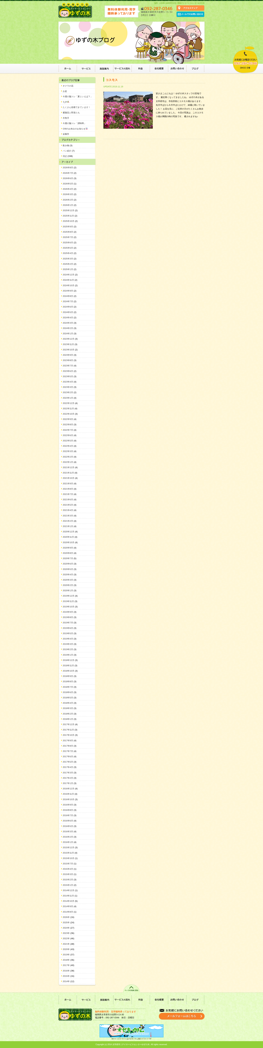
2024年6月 (69, 307)
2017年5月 (69, 762)
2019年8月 (69, 617)
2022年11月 (70, 408)
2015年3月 (69, 874)
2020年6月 (69, 563)
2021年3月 (69, 515)
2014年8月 (69, 912)
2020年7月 (69, 558)
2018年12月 (70, 660)
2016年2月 (69, 837)
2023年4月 (69, 382)
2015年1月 (69, 885)
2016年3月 (69, 831)
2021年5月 (69, 505)
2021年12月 (70, 467)
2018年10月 (70, 671)
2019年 (68, 954)
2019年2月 (69, 649)
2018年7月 (69, 687)
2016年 (68, 970)
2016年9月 (69, 804)
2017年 (68, 965)
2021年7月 (69, 494)
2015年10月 (70, 858)
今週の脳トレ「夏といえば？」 (78, 96)
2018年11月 (70, 665)
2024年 (68, 928)
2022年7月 (69, 430)
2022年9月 (69, 419)
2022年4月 (69, 446)
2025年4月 (69, 253)
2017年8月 (69, 746)
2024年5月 (69, 312)
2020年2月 (69, 585)
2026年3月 (69, 194)
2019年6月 (69, 628)
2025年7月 (69, 237)
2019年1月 (69, 655)
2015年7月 (69, 863)
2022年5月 (69, 440)
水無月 (66, 118)
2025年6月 (69, 242)
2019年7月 (69, 622)
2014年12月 (70, 890)
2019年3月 (69, 644)
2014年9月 (69, 906)
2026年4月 (69, 189)
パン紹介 (69, 151)
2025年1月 (69, 269)
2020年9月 (69, 548)
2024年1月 (69, 333)
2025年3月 (69, 258)
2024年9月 (69, 291)
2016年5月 (69, 826)
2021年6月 (69, 499)
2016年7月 (69, 815)
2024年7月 (69, 301)
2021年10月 (70, 478)
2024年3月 (69, 323)
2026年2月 (69, 200)
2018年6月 (69, 692)
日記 (68, 156)
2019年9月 (69, 612)
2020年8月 (69, 553)
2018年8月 (69, 681)
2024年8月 (69, 296)
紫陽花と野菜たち (71, 112)
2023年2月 (69, 392)
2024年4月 (69, 317)
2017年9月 (69, 740)
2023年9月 (69, 355)
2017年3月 (69, 772)
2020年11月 (70, 537)
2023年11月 (70, 344)
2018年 (68, 960)
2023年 (68, 933)
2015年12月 (70, 847)
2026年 (68, 917)
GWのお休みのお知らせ (74, 129)
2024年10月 (70, 285)
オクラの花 (68, 86)
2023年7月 (69, 365)
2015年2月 (69, 879)
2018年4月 (69, 703)
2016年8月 (69, 810)
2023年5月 (69, 376)
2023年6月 (69, 371)
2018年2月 (69, 714)
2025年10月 (70, 221)
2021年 (68, 944)
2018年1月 (69, 719)
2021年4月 (69, 510)
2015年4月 (69, 869)
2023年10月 (70, 349)
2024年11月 (70, 280)
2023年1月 (69, 398)
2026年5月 (69, 183)
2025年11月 (70, 216)
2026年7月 (69, 173)
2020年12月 (70, 531)
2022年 (68, 938)
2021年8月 (69, 489)
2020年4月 (69, 574)
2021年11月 (70, 473)
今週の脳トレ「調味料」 (74, 123)
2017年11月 (70, 729)
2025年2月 (69, 264)
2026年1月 (69, 205)
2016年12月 (70, 788)
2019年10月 (70, 606)
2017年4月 (69, 767)
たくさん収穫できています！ (76, 107)
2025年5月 (69, 248)
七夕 (65, 102)
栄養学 (66, 134)
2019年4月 (69, 639)
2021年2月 (69, 521)
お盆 (65, 91)
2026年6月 (69, 178)
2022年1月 (69, 462)
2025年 (68, 922)
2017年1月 (69, 783)
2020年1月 (69, 590)
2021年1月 (69, 526)
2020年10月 (70, 542)
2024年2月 (69, 328)
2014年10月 (70, 901)
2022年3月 (69, 451)
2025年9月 (69, 226)
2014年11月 (70, 895)
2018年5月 (69, 697)
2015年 (68, 976)
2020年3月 (69, 580)
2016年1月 (69, 842)
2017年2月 (69, 778)
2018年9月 (69, 676)
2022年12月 (70, 403)
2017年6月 (69, 756)
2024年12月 (70, 274)
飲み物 (67, 145)
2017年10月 (70, 735)
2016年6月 (69, 820)
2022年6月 (69, 435)
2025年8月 (69, 232)
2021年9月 (69, 483)
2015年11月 (70, 853)
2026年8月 (69, 167)
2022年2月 (69, 457)
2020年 (68, 949)
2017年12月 (70, 724)
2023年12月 (70, 339)
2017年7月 (69, 751)
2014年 (68, 981)
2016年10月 (70, 799)
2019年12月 (70, 596)
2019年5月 (69, 633)
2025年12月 (70, 210)
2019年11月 (70, 601)
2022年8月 (69, 424)
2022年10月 (70, 414)
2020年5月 (69, 569)
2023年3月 (69, 387)
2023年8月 (69, 360)
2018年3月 (69, 708)
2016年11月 (70, 794)
